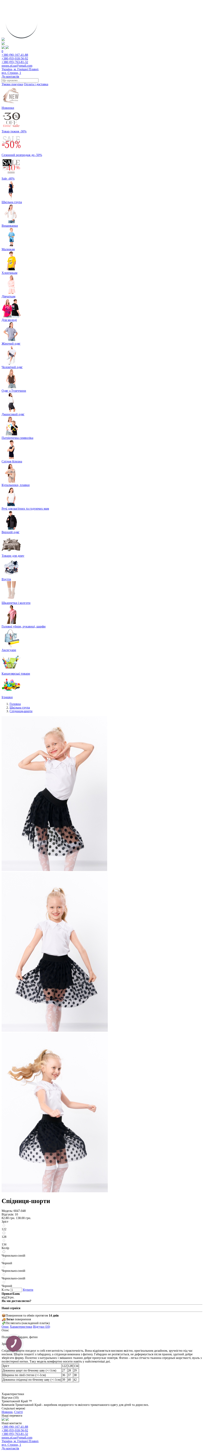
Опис (5, 1326)
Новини (7, 1412)
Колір (5, 1248)
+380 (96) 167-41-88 (15, 55)
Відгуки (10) (41, 1326)
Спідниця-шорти (21, 711)
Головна (15, 704)
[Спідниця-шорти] (54, 870)
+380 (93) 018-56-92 (15, 58)
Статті (18, 1412)
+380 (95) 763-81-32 (15, 62)
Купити (28, 1289)
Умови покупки (12, 84)
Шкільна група (20, 707)
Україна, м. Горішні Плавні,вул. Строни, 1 (20, 71)
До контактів (10, 76)
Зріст (5, 1221)
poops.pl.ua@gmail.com (17, 65)
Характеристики (21, 1326)
